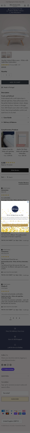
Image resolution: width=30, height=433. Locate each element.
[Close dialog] (28, 202)
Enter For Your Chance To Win (15, 225)
